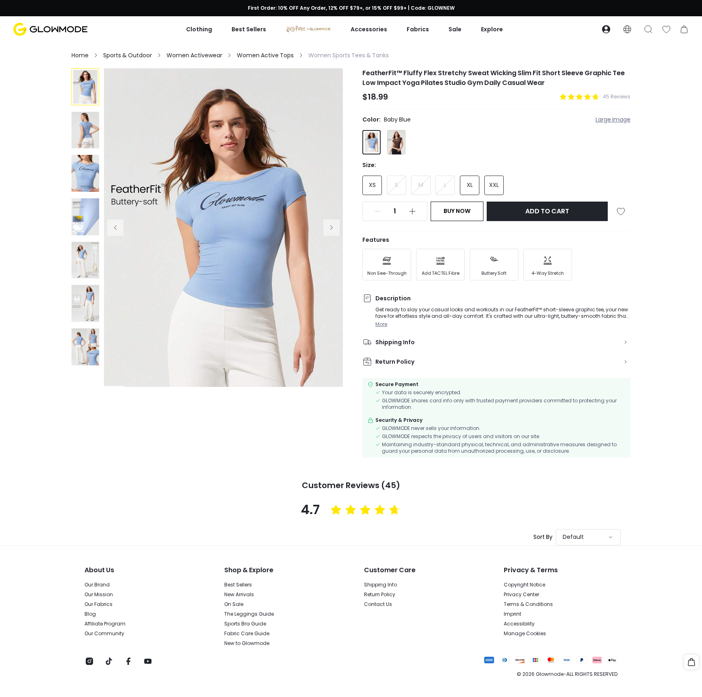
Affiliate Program (105, 624)
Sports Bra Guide (245, 624)
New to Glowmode (246, 643)
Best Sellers (238, 585)
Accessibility (519, 624)
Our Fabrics (98, 604)
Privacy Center (521, 594)
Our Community (104, 633)
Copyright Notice (524, 585)
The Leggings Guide (249, 614)
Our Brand (97, 585)
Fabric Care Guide (246, 633)
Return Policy (379, 594)
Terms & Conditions (528, 604)
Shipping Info (380, 585)
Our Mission (98, 594)
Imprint (512, 614)
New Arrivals (239, 594)
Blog (90, 614)
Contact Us (378, 604)
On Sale (233, 604)
